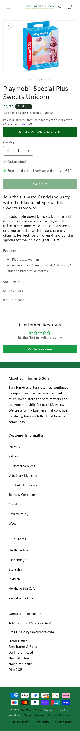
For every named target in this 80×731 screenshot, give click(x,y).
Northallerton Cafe (22, 588)
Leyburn (14, 579)
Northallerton (18, 550)
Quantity (9, 142)
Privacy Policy (18, 514)
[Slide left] (30, 79)
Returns (14, 456)
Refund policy (20, 721)
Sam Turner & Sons (32, 710)
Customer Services (22, 466)
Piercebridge (17, 560)
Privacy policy (41, 721)
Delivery (14, 446)
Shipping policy (63, 721)
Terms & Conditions (22, 494)
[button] (8, 6)
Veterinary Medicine (23, 475)
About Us (15, 504)
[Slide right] (49, 79)
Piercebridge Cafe (21, 598)
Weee (12, 523)
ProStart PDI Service (23, 485)
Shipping (23, 112)
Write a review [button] (40, 349)
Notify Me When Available (40, 132)
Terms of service (34, 715)
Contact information (59, 715)
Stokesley (15, 569)
